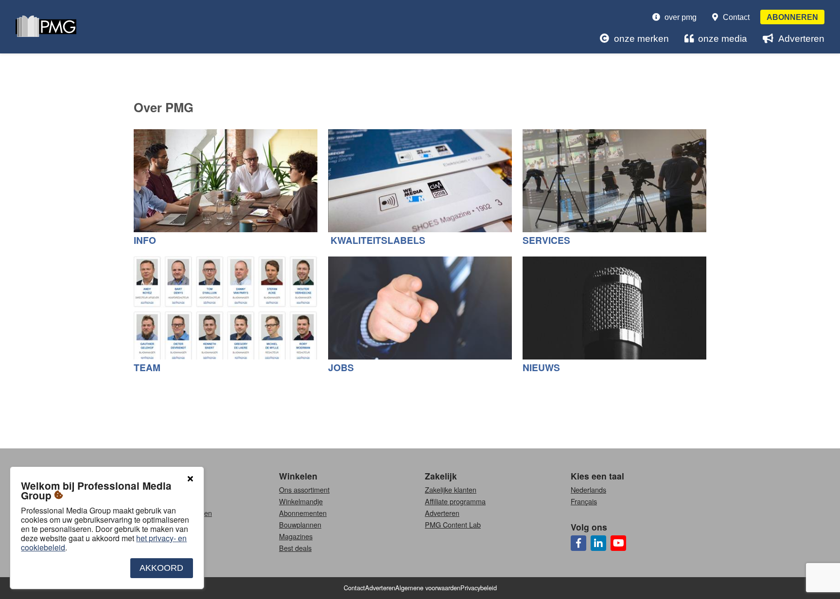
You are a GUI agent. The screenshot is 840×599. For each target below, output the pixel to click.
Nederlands (588, 489)
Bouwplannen (300, 524)
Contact (736, 17)
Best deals (295, 548)
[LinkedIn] (598, 543)
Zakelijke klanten (450, 489)
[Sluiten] (190, 479)
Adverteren (801, 39)
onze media (722, 39)
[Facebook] (578, 543)
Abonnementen (303, 513)
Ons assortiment (304, 489)
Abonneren (792, 17)
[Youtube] (618, 543)
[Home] (46, 27)
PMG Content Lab (453, 524)
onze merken (641, 39)
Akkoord (161, 568)
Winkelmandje (301, 501)
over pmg (681, 17)
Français (584, 501)
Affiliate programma (455, 501)
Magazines (296, 536)
